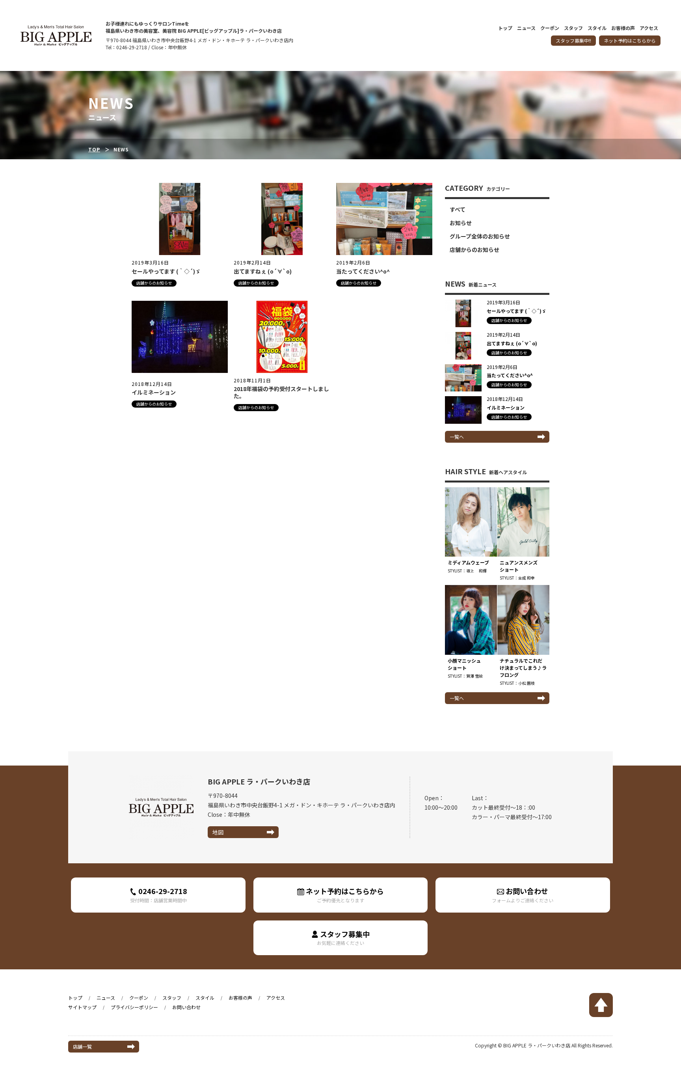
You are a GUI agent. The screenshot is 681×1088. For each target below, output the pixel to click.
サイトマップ (82, 1007)
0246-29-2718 (158, 895)
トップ (505, 28)
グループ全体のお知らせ (480, 236)
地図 (217, 832)
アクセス (649, 28)
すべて (457, 209)
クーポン (549, 28)
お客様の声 (623, 28)
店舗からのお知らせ (154, 283)
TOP (94, 149)
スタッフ (573, 28)
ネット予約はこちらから (630, 40)
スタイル (597, 28)
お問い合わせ (522, 895)
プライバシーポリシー (134, 1007)
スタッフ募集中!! (573, 40)
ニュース (526, 28)
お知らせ (461, 223)
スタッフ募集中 (343, 937)
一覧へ (457, 436)
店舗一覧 (82, 1046)
